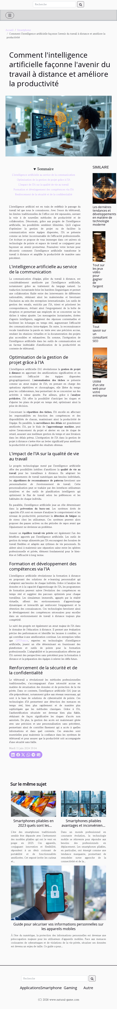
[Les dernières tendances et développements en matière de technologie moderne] (104, 188)
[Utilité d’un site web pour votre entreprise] (100, 363)
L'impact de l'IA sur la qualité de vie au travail (43, 184)
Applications (30, 987)
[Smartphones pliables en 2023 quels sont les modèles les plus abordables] (33, 803)
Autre (88, 987)
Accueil (9, 30)
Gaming (70, 987)
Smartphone (24, 30)
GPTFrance (22, 640)
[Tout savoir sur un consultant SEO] (100, 308)
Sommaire (45, 169)
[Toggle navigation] (9, 15)
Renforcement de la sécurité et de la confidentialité (43, 194)
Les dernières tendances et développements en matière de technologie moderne (104, 216)
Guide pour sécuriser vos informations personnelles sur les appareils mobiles (58, 926)
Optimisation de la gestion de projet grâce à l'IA (43, 179)
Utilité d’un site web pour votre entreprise (100, 388)
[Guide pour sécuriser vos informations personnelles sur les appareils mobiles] (58, 892)
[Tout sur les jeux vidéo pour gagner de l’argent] (99, 246)
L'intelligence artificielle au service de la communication (43, 175)
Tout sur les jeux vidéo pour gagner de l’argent (99, 275)
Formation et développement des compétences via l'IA (44, 189)
